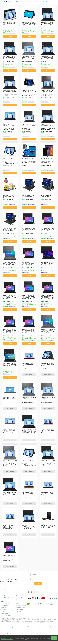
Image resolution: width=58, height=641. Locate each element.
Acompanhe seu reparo (20, 593)
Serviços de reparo (20, 609)
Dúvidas (17, 599)
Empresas (47, 1)
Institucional (3, 591)
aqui (26, 639)
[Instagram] (31, 592)
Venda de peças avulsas (21, 607)
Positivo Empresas (4, 605)
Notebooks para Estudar (6, 615)
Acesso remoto (19, 597)
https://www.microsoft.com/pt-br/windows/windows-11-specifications (33, 632)
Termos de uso (4, 593)
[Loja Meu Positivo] (8, 1)
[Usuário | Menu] (50, 1)
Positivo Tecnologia (5, 603)
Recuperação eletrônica (21, 605)
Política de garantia (5, 595)
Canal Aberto (18, 611)
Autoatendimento (19, 591)
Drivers (17, 601)
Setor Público (3, 607)
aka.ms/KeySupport (29, 623)
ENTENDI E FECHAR (54, 638)
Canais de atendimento (20, 595)
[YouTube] (37, 592)
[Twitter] (34, 592)
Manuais (17, 603)
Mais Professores (4, 613)
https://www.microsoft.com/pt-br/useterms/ (35, 626)
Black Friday (3, 611)
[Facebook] (28, 592)
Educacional (3, 609)
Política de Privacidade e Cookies (38, 586)
